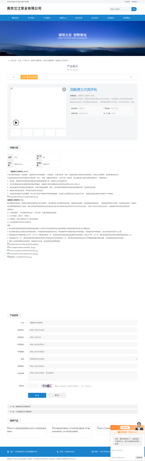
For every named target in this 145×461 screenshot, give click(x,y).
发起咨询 (139, 457)
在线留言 (127, 1)
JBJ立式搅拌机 (48, 60)
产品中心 (26, 60)
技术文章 (78, 18)
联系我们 (134, 1)
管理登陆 (65, 459)
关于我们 (31, 18)
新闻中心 (63, 18)
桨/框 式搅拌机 (36, 60)
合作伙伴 (94, 18)
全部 (24, 77)
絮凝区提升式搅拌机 (23, 406)
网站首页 (15, 18)
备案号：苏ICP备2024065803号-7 (38, 459)
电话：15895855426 (67, 452)
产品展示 (47, 18)
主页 (19, 60)
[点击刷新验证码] (46, 386)
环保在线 (59, 459)
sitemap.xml (71, 459)
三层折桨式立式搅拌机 (24, 412)
